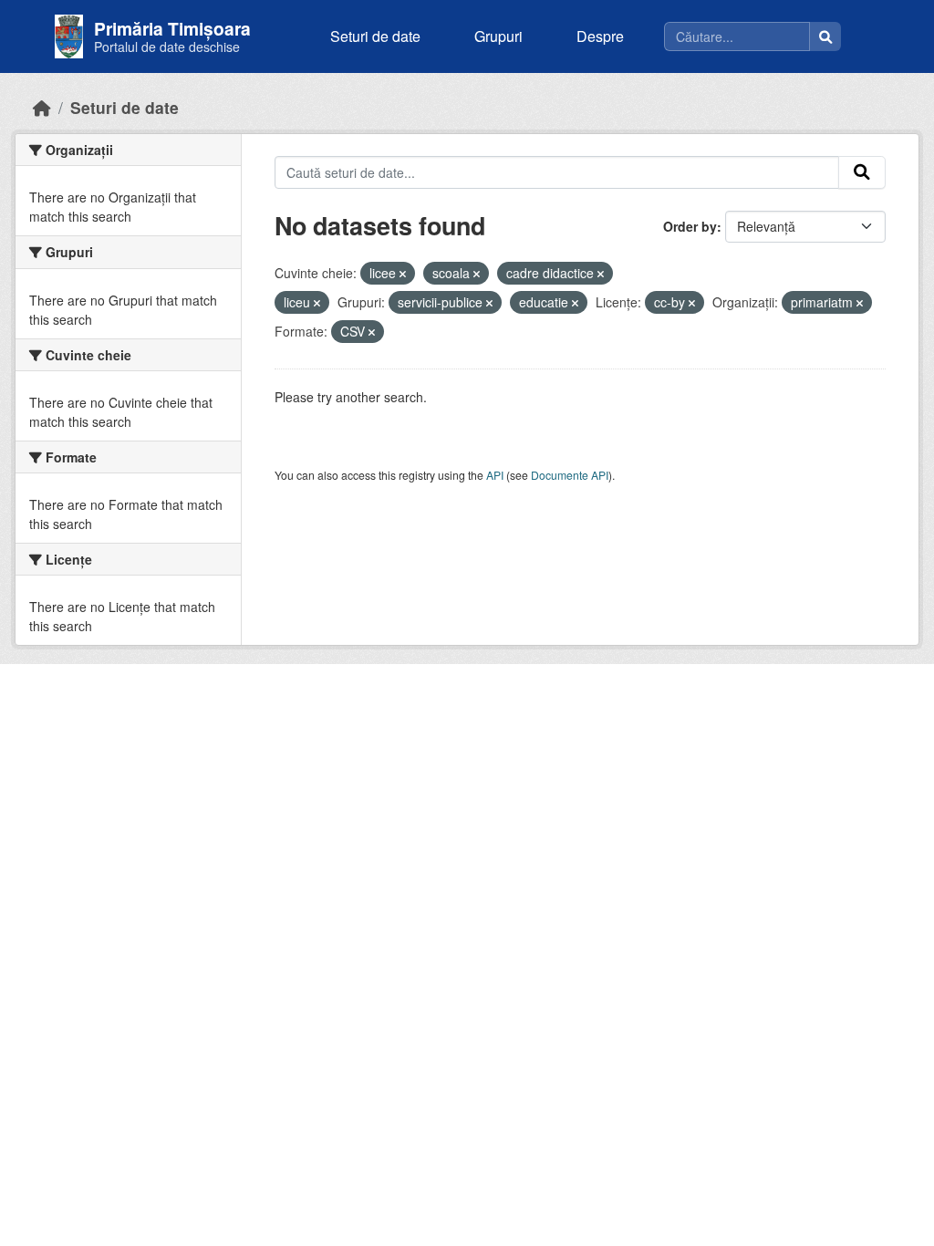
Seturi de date (375, 36)
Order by (690, 226)
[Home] (42, 107)
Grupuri (498, 36)
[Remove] (403, 273)
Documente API (569, 475)
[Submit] (862, 172)
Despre (600, 36)
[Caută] (825, 36)
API (494, 475)
